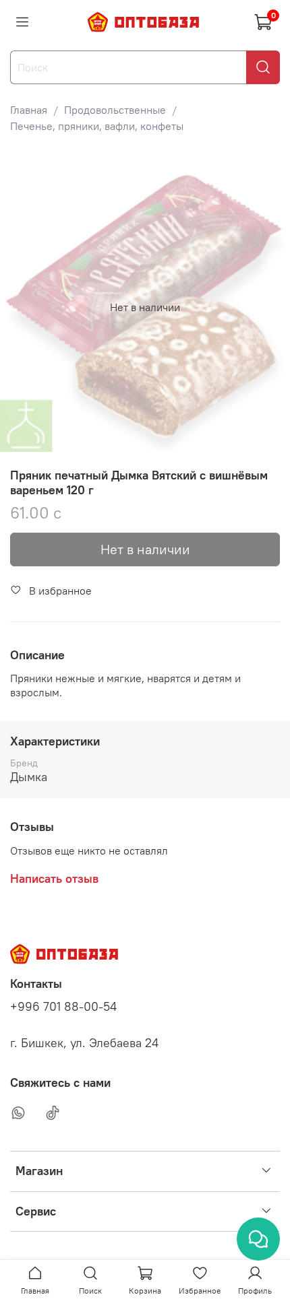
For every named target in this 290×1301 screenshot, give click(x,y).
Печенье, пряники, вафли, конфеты (96, 126)
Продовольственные (115, 109)
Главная (28, 109)
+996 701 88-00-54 (63, 1006)
